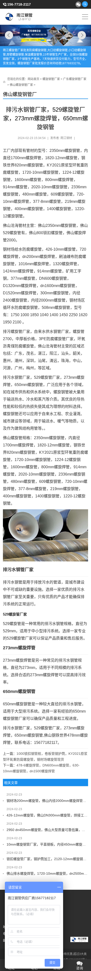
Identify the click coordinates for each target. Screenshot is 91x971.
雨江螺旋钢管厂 (19, 17)
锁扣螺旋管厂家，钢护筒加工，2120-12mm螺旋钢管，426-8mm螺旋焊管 (47, 859)
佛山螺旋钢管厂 (20, 94)
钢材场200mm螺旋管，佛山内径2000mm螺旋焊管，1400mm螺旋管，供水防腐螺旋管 (47, 801)
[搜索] (85, 4)
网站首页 (33, 79)
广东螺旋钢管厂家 (74, 79)
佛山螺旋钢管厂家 (21, 85)
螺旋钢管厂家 (51, 79)
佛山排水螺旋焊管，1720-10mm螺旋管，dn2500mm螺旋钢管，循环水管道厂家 (47, 873)
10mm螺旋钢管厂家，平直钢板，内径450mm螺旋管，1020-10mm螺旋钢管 (47, 844)
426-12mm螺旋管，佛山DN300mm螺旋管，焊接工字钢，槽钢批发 (47, 815)
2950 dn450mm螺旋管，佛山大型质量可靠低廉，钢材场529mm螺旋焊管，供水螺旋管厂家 (47, 830)
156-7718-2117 (19, 4)
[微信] (78, 4)
